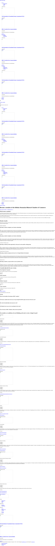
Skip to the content (2, 0)
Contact (3, 512)
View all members (3, 494)
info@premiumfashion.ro (3, 491)
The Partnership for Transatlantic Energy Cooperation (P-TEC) (13, 16)
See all (3, 33)
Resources (3, 170)
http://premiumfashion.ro (3, 492)
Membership (3, 34)
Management (5, 3)
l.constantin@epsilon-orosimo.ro (4, 327)
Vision (4, 4)
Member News (5, 68)
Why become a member (3, 209)
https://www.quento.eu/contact (4, 413)
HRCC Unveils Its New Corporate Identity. (9, 29)
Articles (4, 173)
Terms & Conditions (4, 543)
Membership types (10, 209)
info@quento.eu (2, 415)
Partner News (5, 67)
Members (4, 35)
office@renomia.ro (2, 466)
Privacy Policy (4, 544)
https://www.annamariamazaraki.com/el (5, 344)
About (2, 2)
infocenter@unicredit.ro (3, 432)
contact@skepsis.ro (2, 450)
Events (3, 98)
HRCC (3, 18)
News (4, 66)
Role (4, 5)
